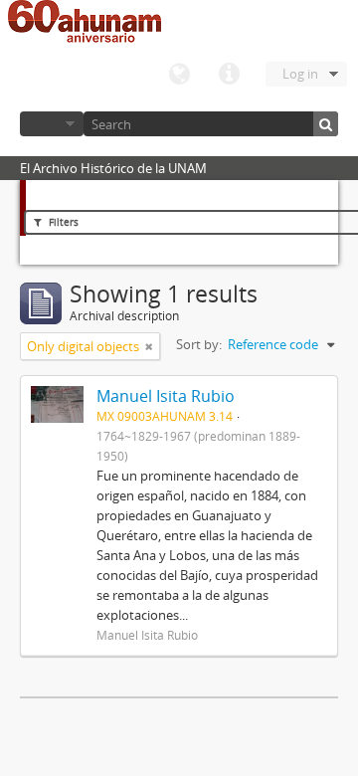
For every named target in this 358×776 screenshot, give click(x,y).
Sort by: (199, 344)
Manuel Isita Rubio (165, 396)
